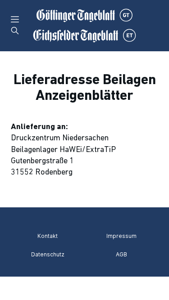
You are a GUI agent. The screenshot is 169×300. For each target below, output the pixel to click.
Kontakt (47, 236)
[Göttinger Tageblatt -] (84, 25)
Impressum (121, 236)
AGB (121, 254)
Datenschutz (47, 254)
